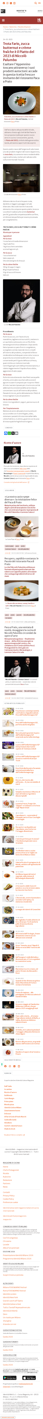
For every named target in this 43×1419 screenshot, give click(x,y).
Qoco (5, 1314)
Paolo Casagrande (19, 473)
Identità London (9, 1294)
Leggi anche (9, 490)
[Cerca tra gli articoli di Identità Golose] (36, 3)
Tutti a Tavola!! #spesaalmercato (16, 1307)
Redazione (7, 1180)
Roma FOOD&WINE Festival (14, 1291)
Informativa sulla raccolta (8, 1417)
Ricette (6, 1173)
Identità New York (10, 1297)
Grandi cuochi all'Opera (13, 1301)
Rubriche (13, 27)
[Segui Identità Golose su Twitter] (11, 3)
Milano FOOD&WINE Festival (15, 1287)
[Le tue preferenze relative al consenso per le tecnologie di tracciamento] (2, 1064)
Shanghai (7, 1321)
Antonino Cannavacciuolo (15, 471)
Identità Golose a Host (12, 1304)
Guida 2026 (8, 1337)
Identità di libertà (10, 1311)
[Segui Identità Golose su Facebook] (3, 3)
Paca (12, 121)
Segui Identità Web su (12, 1060)
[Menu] (3, 20)
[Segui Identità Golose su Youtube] (14, 3)
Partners (6, 1183)
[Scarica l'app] (9, 1377)
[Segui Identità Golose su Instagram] (7, 3)
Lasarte (27, 471)
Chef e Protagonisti (11, 1170)
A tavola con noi (9, 1324)
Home (5, 27)
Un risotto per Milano (11, 1317)
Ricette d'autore (24, 27)
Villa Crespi (23, 469)
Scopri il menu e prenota (13, 1275)
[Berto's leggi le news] (21, 11)
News (5, 1187)
